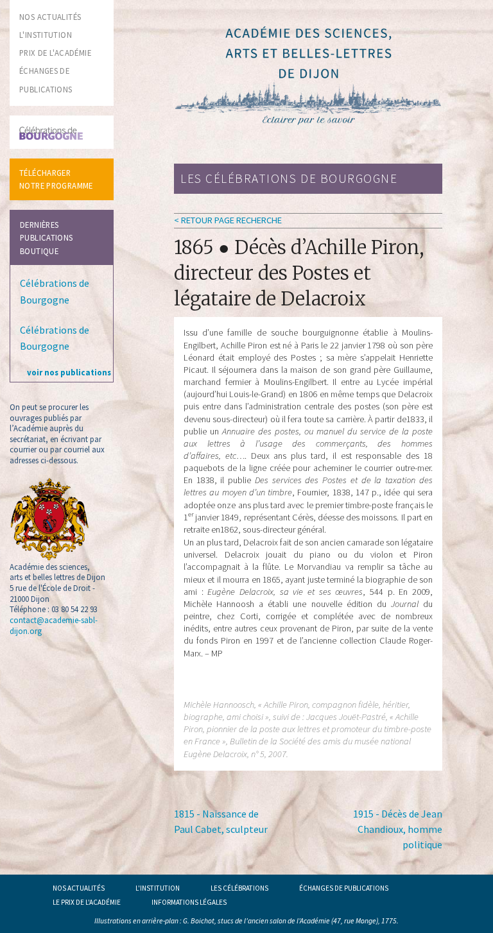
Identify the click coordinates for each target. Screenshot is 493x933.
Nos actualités (79, 888)
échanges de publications (343, 888)
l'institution (45, 35)
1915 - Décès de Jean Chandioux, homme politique (397, 829)
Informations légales (189, 902)
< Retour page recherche (228, 220)
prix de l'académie (55, 52)
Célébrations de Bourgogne (54, 291)
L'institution (157, 888)
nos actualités (50, 17)
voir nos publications (69, 372)
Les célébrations (239, 888)
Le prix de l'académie (87, 902)
